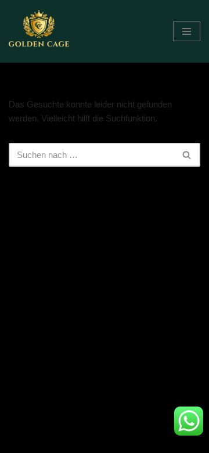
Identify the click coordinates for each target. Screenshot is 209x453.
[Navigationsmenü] (186, 31)
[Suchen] (187, 155)
